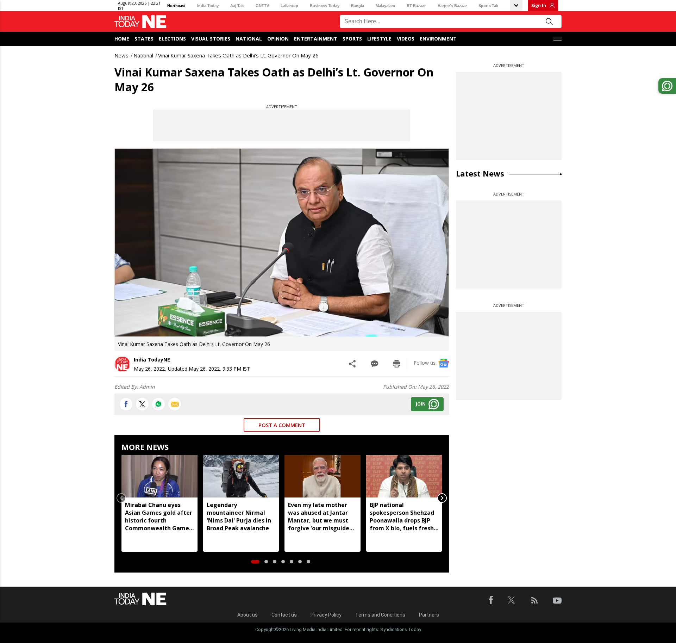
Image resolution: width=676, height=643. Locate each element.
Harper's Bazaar (452, 6)
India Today (208, 6)
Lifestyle (379, 38)
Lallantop (289, 6)
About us (247, 615)
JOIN (421, 404)
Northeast (176, 6)
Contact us (284, 615)
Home (121, 38)
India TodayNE (152, 359)
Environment (438, 38)
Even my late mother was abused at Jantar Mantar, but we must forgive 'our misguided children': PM (320, 516)
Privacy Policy (326, 615)
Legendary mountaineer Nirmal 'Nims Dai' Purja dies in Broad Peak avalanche (239, 516)
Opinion (278, 38)
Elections (172, 38)
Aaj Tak (237, 6)
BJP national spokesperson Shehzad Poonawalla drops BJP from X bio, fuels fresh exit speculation (402, 516)
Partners (429, 615)
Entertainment (315, 38)
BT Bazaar (416, 6)
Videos (405, 38)
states (144, 38)
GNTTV (262, 6)
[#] (158, 404)
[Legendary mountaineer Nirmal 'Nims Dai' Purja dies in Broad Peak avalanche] (241, 476)
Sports (352, 38)
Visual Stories (210, 38)
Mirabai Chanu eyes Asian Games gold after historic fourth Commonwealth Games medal (158, 516)
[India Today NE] (140, 21)
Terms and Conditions (380, 615)
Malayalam (385, 6)
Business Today (324, 6)
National (249, 38)
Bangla (357, 6)
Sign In (538, 5)
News (121, 55)
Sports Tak (488, 6)
